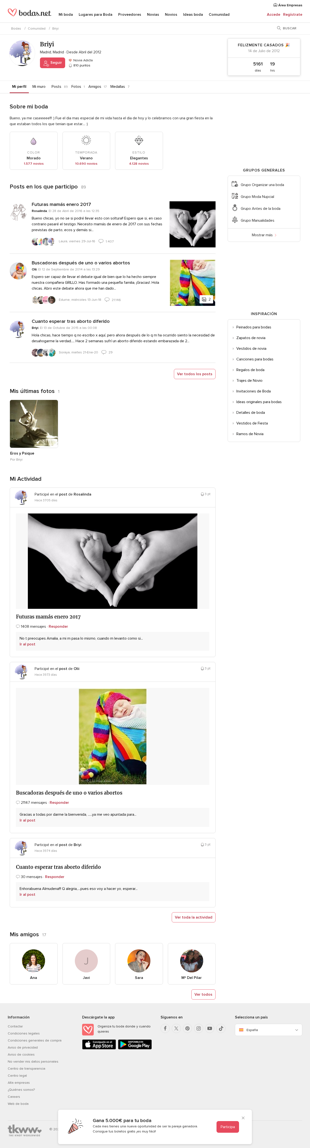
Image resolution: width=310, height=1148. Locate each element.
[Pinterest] (187, 1028)
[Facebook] (165, 1028)
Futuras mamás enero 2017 (61, 204)
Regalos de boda (250, 369)
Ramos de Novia (250, 434)
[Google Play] (135, 1048)
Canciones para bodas (254, 359)
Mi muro (39, 86)
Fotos (76, 86)
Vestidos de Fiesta (252, 423)
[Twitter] (176, 1028)
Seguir (55, 62)
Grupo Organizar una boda (262, 184)
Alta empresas (19, 1083)
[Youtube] (209, 1028)
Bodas (16, 28)
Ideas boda (193, 14)
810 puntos (81, 65)
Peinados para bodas (253, 327)
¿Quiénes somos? (21, 1090)
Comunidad (219, 14)
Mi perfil (19, 86)
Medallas (117, 86)
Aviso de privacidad (23, 1047)
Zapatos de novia (250, 337)
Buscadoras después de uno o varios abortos (81, 263)
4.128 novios (139, 164)
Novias (153, 14)
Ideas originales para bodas (259, 401)
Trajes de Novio (249, 380)
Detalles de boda (250, 412)
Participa (228, 1126)
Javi (86, 977)
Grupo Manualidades (257, 220)
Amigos (94, 86)
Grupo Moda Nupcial (257, 196)
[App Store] (99, 1048)
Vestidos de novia (251, 348)
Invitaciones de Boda (253, 391)
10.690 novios (86, 164)
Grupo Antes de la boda (260, 208)
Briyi (35, 328)
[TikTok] (220, 1028)
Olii (34, 269)
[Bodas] (29, 14)
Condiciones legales (24, 1033)
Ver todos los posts (194, 374)
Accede (273, 14)
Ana (33, 977)
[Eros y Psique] (34, 424)
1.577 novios (34, 164)
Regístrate (292, 14)
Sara (139, 977)
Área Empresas (289, 5)
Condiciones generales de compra (35, 1040)
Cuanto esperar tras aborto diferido (71, 321)
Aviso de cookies (21, 1054)
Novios (171, 14)
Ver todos (203, 994)
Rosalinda (39, 211)
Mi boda (66, 14)
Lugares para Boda (95, 14)
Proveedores (129, 14)
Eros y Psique (22, 453)
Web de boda (18, 1104)
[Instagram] (198, 1028)
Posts (56, 86)
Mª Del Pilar (191, 977)
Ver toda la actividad (193, 917)
